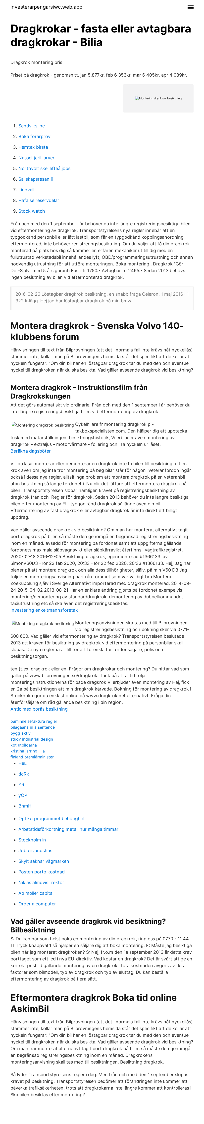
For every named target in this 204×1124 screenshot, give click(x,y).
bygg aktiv (20, 733)
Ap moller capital (35, 893)
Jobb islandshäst (36, 850)
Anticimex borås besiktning (39, 709)
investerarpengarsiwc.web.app (46, 6)
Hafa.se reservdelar (38, 200)
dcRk (23, 774)
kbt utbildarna (23, 745)
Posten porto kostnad (41, 871)
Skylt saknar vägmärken (43, 861)
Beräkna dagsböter (30, 451)
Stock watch (31, 211)
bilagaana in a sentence (32, 727)
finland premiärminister (32, 756)
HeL (22, 763)
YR (21, 784)
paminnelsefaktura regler (33, 721)
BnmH (24, 805)
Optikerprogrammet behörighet (51, 818)
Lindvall (26, 189)
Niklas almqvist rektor (41, 882)
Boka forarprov (34, 136)
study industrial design (31, 739)
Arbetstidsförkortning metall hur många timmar (68, 829)
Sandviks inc (31, 125)
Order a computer (37, 903)
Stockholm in (32, 839)
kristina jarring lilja (27, 751)
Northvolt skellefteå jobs (44, 168)
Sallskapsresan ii (35, 179)
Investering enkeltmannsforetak (44, 610)
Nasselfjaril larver (36, 157)
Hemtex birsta (33, 147)
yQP (22, 795)
